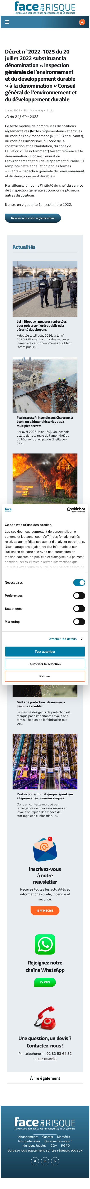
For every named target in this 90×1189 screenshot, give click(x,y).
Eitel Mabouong (33, 110)
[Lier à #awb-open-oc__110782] (7, 22)
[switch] (79, 595)
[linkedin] (45, 1161)
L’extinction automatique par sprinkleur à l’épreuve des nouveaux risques (45, 796)
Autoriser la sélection (45, 664)
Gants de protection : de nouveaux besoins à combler (41, 704)
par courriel (47, 1058)
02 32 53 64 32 (59, 1053)
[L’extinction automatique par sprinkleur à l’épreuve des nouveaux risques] (45, 736)
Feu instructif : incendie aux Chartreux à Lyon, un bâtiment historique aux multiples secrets (45, 421)
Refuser (45, 676)
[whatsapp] (55, 1161)
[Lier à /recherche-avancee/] (82, 22)
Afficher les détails (63, 639)
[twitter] (35, 1161)
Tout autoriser (45, 651)
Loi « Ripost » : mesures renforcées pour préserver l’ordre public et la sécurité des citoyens (42, 325)
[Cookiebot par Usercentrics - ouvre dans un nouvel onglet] (67, 510)
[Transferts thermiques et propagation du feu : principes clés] (45, 455)
